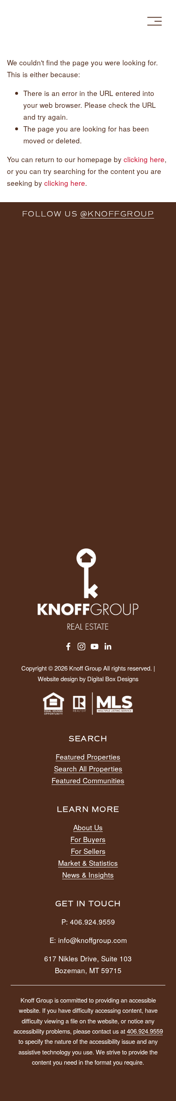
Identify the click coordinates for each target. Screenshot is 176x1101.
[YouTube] (94, 646)
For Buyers (88, 839)
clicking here (144, 159)
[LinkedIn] (108, 646)
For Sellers (88, 851)
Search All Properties (88, 768)
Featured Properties (88, 756)
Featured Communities (88, 780)
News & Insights (88, 874)
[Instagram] (81, 646)
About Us (88, 827)
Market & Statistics (88, 863)
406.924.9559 (145, 1031)
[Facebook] (68, 646)
